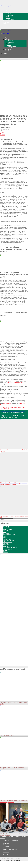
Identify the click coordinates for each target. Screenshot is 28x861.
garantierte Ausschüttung (6, 407)
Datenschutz (6, 846)
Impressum (6, 843)
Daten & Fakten (10, 19)
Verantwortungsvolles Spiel (10, 849)
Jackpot (19, 407)
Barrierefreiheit (7, 855)
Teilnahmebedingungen (10, 547)
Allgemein (6, 526)
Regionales (6, 546)
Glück (15, 407)
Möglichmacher (7, 542)
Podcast (5, 543)
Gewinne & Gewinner (9, 534)
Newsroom (6, 12)
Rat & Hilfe (6, 544)
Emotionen (6, 530)
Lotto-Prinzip (6, 22)
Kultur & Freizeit (7, 537)
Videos (8, 18)
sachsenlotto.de (7, 403)
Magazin (5, 10)
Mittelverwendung (8, 540)
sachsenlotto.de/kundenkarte (14, 382)
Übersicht (8, 13)
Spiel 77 (6, 408)
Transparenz (6, 852)
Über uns (5, 552)
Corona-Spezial (7, 527)
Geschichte (6, 533)
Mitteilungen (9, 15)
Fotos (7, 16)
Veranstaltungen (8, 549)
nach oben (2, 838)
